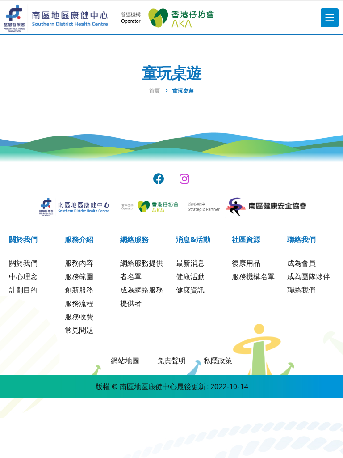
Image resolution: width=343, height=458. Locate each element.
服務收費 (79, 317)
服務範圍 (79, 276)
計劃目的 (23, 290)
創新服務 (79, 290)
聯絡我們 (301, 290)
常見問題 (79, 330)
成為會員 (301, 263)
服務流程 (79, 303)
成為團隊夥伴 (308, 276)
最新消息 (190, 263)
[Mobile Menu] (330, 17)
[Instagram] (184, 179)
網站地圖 (125, 360)
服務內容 (79, 263)
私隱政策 (218, 360)
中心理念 (23, 276)
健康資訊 (190, 290)
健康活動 (190, 276)
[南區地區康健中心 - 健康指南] (56, 17)
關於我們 (23, 263)
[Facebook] (159, 179)
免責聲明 (171, 360)
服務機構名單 (253, 276)
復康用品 (246, 263)
